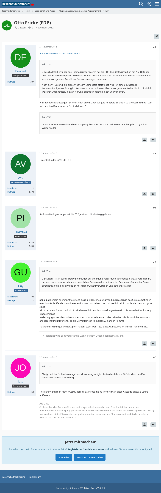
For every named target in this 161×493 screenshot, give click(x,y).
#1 (154, 46)
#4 (154, 261)
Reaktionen (12, 188)
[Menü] (157, 4)
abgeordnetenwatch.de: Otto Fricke (58, 53)
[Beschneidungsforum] (18, 4)
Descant (22, 27)
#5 (154, 357)
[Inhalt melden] (144, 140)
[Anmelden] (149, 4)
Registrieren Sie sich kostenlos (86, 449)
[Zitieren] (153, 140)
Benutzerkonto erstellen (90, 457)
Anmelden (63, 457)
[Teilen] (156, 36)
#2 (154, 153)
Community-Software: (80, 488)
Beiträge (11, 81)
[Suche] (141, 4)
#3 (154, 207)
